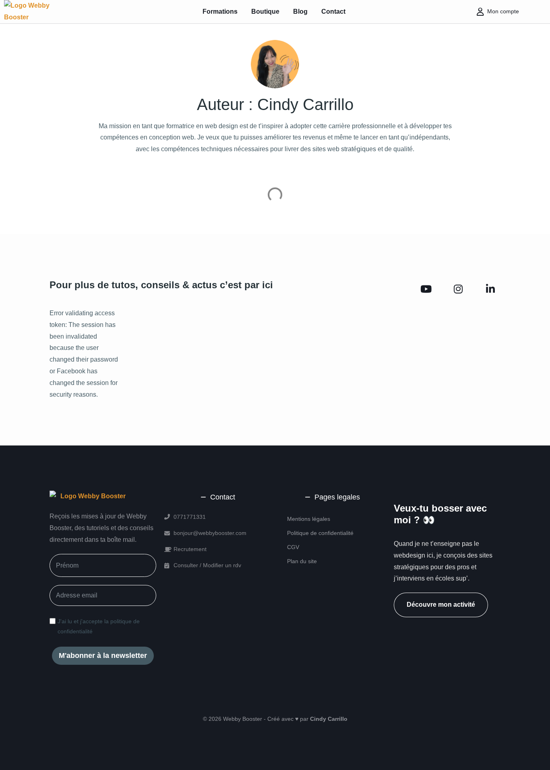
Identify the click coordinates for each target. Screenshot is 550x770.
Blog (300, 11)
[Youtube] (426, 289)
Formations (220, 11)
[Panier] (532, 11)
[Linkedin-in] (490, 289)
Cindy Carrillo (328, 719)
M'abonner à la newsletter (103, 655)
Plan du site (302, 561)
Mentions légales (308, 519)
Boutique (265, 11)
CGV (293, 547)
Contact (333, 11)
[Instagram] (458, 289)
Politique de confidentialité (320, 533)
